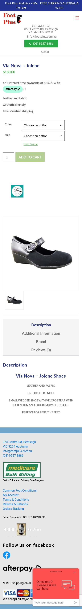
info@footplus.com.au (17, 451)
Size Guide (31, 144)
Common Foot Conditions (20, 490)
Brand (41, 341)
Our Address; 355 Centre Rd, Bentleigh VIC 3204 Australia (41, 28)
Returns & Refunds (15, 504)
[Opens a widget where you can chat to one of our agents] (56, 587)
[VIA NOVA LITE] (17, 191)
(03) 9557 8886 (43, 43)
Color (8, 124)
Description (41, 325)
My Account (10, 495)
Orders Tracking (13, 509)
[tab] (41, 325)
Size (7, 134)
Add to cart (30, 157)
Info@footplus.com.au (42, 36)
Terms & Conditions (16, 499)
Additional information (41, 333)
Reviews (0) (41, 350)
